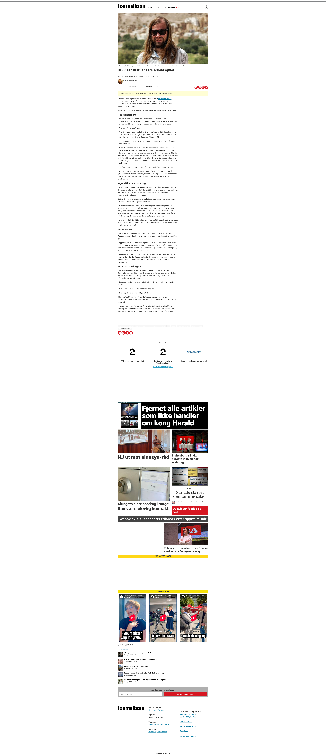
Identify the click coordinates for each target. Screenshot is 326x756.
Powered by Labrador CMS (163, 753)
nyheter (162, 326)
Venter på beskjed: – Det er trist (136, 666)
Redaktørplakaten (189, 717)
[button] (120, 342)
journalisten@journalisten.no (158, 724)
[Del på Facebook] (196, 87)
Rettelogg (184, 731)
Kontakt (181, 7)
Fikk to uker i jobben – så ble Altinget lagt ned (141, 660)
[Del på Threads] (203, 87)
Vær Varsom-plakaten (188, 714)
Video (150, 7)
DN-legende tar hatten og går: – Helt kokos (140, 653)
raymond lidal (140, 326)
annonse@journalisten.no (157, 732)
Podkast (159, 7)
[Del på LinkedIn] (199, 87)
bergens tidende (197, 326)
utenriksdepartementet (126, 326)
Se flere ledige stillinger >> (163, 367)
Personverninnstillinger (188, 736)
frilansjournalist (183, 326)
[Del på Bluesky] (206, 87)
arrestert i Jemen (164, 99)
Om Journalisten (186, 722)
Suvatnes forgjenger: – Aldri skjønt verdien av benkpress (145, 680)
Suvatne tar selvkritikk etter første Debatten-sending (144, 673)
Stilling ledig (170, 7)
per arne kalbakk (152, 326)
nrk (168, 326)
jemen (173, 326)
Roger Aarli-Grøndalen (156, 710)
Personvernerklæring (188, 726)
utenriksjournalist (125, 328)
